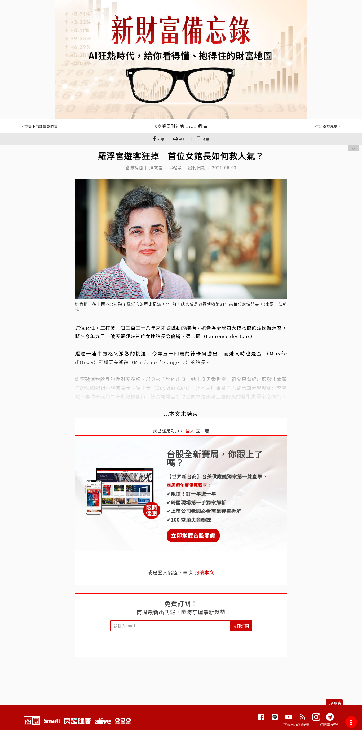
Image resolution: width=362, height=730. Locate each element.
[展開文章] (206, 126)
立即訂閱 (241, 626)
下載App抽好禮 (296, 724)
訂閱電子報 (328, 724)
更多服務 (334, 703)
